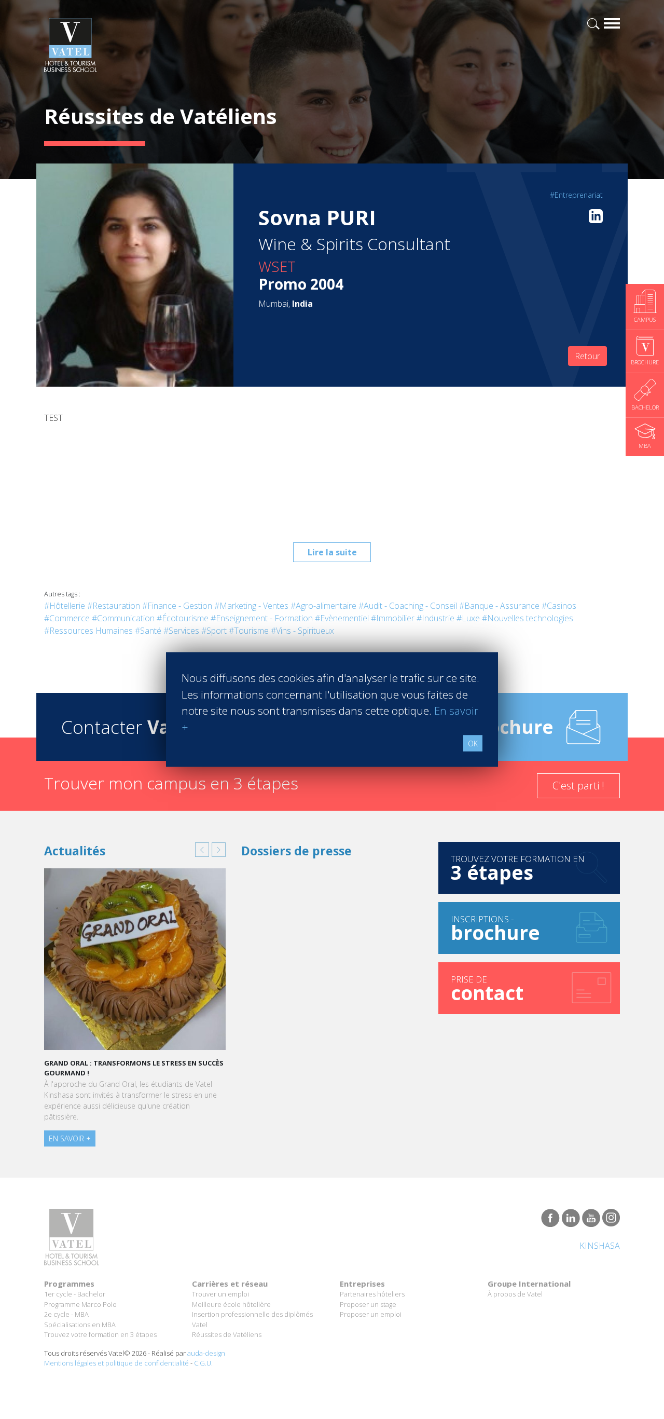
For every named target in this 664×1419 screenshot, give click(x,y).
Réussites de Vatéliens (226, 1334)
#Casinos (559, 605)
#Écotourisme (183, 618)
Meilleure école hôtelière (231, 1304)
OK (473, 743)
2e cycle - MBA (66, 1314)
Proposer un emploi (371, 1314)
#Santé (148, 630)
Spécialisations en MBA (80, 1324)
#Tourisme (249, 630)
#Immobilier (392, 618)
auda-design (206, 1353)
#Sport (214, 630)
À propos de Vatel (515, 1294)
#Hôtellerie (64, 605)
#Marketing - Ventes (251, 605)
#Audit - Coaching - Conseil (407, 605)
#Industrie (435, 618)
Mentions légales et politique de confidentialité (116, 1363)
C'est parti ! (578, 786)
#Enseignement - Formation (262, 618)
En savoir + (70, 1138)
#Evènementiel (342, 618)
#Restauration (113, 605)
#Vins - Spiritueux (302, 630)
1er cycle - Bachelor (74, 1294)
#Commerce (67, 618)
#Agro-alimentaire (323, 605)
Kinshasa (599, 1245)
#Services (181, 630)
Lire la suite (332, 552)
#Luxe (468, 618)
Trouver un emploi (220, 1294)
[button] (202, 849)
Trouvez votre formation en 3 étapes (100, 1334)
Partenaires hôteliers (372, 1294)
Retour (587, 356)
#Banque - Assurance (499, 605)
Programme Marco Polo (80, 1304)
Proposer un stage (368, 1304)
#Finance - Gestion (177, 605)
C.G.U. (203, 1363)
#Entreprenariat (576, 195)
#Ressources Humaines (88, 630)
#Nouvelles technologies (527, 618)
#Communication (123, 618)
